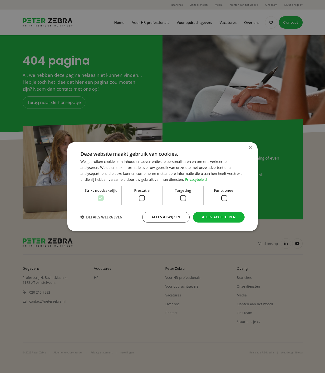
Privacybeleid (196, 179)
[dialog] (162, 186)
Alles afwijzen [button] (166, 217)
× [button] (250, 148)
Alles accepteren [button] (219, 217)
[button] (101, 217)
